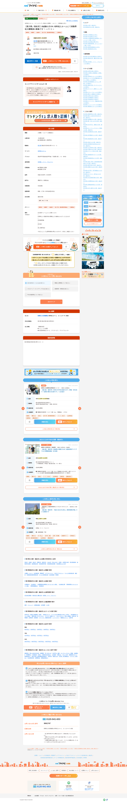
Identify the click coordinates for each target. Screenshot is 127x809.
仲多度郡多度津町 (51, 563)
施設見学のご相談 (32, 61)
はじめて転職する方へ (93, 223)
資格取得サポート (73, 654)
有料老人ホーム (42, 151)
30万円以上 (46, 635)
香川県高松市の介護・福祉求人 (91, 27)
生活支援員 (51, 574)
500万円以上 (55, 641)
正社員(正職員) (28, 595)
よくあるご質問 (54, 770)
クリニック (30, 605)
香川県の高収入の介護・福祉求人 (92, 142)
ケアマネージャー (49, 573)
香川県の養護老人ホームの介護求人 (92, 106)
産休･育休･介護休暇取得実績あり (39, 656)
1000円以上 (33, 629)
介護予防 (71, 617)
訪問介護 (27, 614)
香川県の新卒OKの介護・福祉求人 (92, 165)
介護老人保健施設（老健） (36, 614)
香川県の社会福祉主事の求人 (91, 41)
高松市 (26, 562)
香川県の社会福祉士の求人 (90, 36)
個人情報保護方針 (69, 795)
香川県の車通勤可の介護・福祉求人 (92, 119)
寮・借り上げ (48, 653)
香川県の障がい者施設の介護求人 (92, 94)
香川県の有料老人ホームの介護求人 (92, 76)
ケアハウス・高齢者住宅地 (45, 617)
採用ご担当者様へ (33, 770)
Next (79, 408)
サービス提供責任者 (69, 573)
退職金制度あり (44, 657)
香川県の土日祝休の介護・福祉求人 (92, 147)
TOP (28, 10)
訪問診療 (31, 617)
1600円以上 (52, 629)
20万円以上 (33, 635)
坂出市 (34, 562)
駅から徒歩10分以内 (34, 653)
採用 (56, 795)
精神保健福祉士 (34, 586)
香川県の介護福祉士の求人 (90, 34)
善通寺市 (39, 562)
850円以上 (27, 629)
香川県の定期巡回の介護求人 (91, 99)
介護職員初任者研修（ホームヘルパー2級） (47, 584)
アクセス (42, 795)
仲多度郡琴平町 (42, 563)
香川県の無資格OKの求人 (90, 49)
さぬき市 (49, 562)
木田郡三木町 (66, 562)
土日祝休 (54, 654)
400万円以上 (48, 641)
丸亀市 (30, 562)
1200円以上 (39, 629)
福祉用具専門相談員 (70, 757)
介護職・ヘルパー (29, 573)
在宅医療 (43, 605)
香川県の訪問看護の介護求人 (91, 97)
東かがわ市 (54, 562)
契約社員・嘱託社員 (37, 595)
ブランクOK (65, 654)
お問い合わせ (94, 770)
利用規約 (64, 770)
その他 (47, 605)
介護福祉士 (27, 584)
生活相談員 (36, 573)
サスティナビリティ (49, 795)
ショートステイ (56, 617)
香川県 (35, 41)
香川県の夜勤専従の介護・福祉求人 (92, 114)
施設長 (90, 755)
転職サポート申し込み (63, 776)
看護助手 (42, 573)
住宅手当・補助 (56, 653)
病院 (26, 605)
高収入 (39, 654)
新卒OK (50, 656)
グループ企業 (61, 795)
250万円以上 (27, 641)
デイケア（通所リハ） (50, 616)
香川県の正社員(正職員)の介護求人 (92, 56)
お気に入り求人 (86, 10)
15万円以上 (27, 635)
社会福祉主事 (62, 584)
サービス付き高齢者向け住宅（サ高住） (60, 614)
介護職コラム (84, 770)
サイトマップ (44, 770)
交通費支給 (37, 657)
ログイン (98, 5)
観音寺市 (44, 562)
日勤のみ (59, 654)
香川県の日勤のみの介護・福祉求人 (92, 149)
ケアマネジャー (61, 755)
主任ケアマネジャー (59, 573)
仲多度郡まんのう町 (61, 563)
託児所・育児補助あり (64, 656)
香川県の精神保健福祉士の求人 (91, 47)
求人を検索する (72, 10)
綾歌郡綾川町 (35, 563)
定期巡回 (36, 617)
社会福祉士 (33, 584)
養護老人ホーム (64, 617)
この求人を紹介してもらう (47, 247)
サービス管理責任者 (43, 574)
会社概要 (37, 795)
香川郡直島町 (73, 562)
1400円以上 (46, 629)
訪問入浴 (74, 616)
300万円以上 (34, 641)
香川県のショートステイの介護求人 (92, 104)
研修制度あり (28, 656)
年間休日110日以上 (46, 654)
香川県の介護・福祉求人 (89, 25)
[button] (51, 302)
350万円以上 (41, 641)
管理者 (57, 574)
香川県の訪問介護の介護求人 (91, 71)
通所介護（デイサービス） (38, 616)
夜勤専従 (27, 653)
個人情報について (73, 770)
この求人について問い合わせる (56, 61)
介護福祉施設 (37, 605)
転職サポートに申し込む (80, 5)
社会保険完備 (31, 657)
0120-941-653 (53, 719)
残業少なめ (55, 656)
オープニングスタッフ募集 (67, 653)
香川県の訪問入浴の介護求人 (91, 95)
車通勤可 (42, 653)
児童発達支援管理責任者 (32, 574)
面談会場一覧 (57, 10)
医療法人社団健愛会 (73, 20)
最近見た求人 (101, 10)
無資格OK (41, 586)
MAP (35, 46)
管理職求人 (28, 654)
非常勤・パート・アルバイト (45, 162)
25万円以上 (39, 635)
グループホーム (60, 616)
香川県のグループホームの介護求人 (92, 92)
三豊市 (60, 562)
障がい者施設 (68, 616)
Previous (23, 408)
